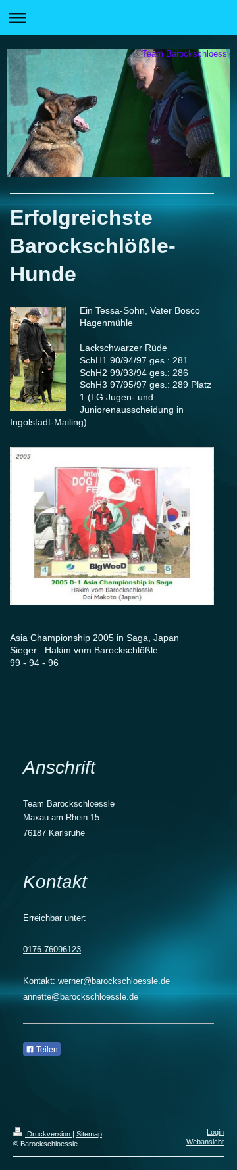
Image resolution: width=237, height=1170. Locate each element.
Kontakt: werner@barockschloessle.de (96, 981)
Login (215, 1132)
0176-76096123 (52, 949)
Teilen (46, 1049)
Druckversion (48, 1134)
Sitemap (89, 1134)
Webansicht (205, 1142)
